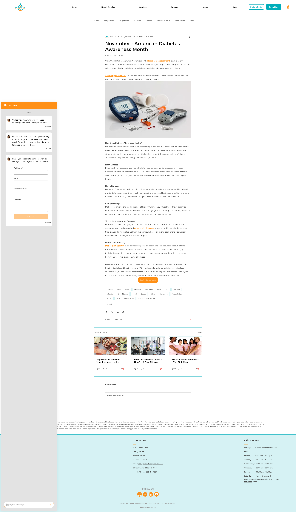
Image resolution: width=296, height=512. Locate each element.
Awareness (149, 289)
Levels (143, 294)
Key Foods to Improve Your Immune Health (108, 360)
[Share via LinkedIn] (118, 312)
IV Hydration (109, 21)
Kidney (153, 294)
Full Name (18, 168)
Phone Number (20, 189)
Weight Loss (124, 21)
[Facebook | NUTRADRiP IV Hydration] (145, 494)
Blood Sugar (123, 294)
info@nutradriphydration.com (150, 464)
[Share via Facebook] (106, 312)
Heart (159, 289)
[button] (288, 6)
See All (199, 332)
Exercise (137, 289)
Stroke (109, 298)
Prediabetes (177, 294)
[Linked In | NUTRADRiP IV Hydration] (151, 494)
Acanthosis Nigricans (146, 298)
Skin (167, 289)
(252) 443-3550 (151, 468)
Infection (110, 294)
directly (251, 482)
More (192, 21)
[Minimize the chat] (52, 105)
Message (17, 199)
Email (16, 178)
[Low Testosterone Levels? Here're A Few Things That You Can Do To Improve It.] (148, 346)
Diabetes (176, 289)
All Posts (96, 21)
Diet (119, 289)
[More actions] (189, 36)
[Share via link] (123, 312)
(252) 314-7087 (151, 472)
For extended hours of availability (258, 479)
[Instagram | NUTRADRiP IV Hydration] (139, 494)
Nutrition (137, 21)
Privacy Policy (170, 503)
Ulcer (118, 298)
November (164, 294)
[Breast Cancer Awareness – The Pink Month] (185, 346)
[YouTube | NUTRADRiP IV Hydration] (156, 494)
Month (134, 294)
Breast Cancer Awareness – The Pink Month (185, 360)
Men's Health (179, 21)
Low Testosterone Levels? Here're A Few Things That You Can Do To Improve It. (148, 360)
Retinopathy (129, 298)
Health (127, 289)
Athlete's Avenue (163, 21)
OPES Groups (151, 507)
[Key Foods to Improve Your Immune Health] (110, 346)
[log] (29, 304)
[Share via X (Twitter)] (112, 312)
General (149, 21)
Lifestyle (110, 289)
